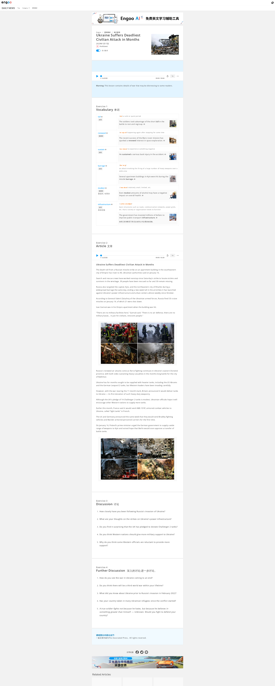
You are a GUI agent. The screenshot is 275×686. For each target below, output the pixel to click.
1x (172, 76)
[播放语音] (102, 117)
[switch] (98, 51)
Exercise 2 (101, 242)
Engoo (98, 32)
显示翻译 (105, 51)
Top (19, 8)
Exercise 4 (101, 567)
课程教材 (34, 8)
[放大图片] (165, 44)
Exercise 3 (101, 500)
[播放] (97, 76)
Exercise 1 (101, 106)
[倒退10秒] (167, 76)
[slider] (101, 76)
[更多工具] (178, 76)
